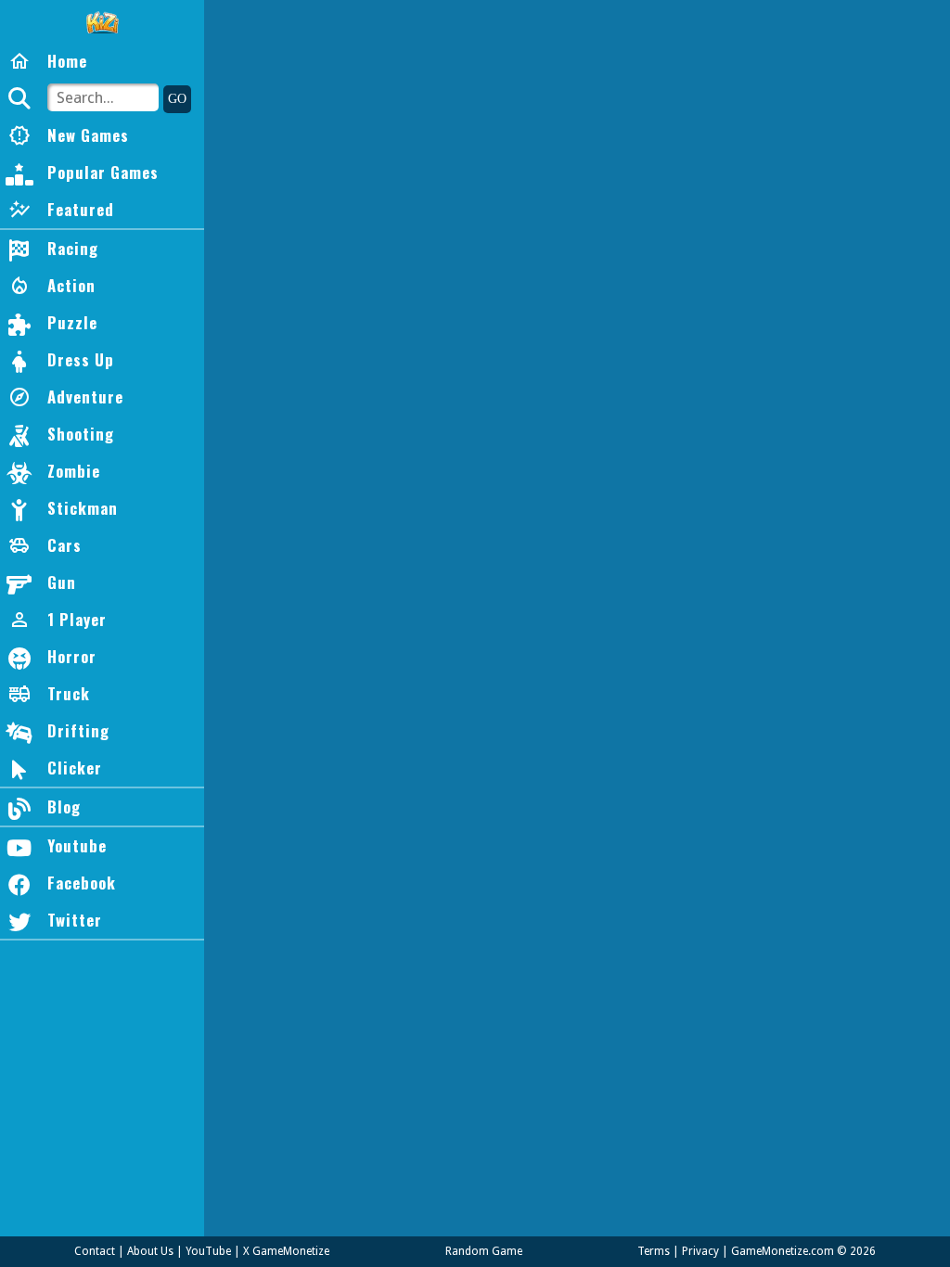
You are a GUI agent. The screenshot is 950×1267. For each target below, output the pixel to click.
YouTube (208, 1251)
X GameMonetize (286, 1251)
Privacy (700, 1251)
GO (177, 99)
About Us (150, 1251)
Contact (94, 1251)
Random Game (483, 1251)
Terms (653, 1251)
